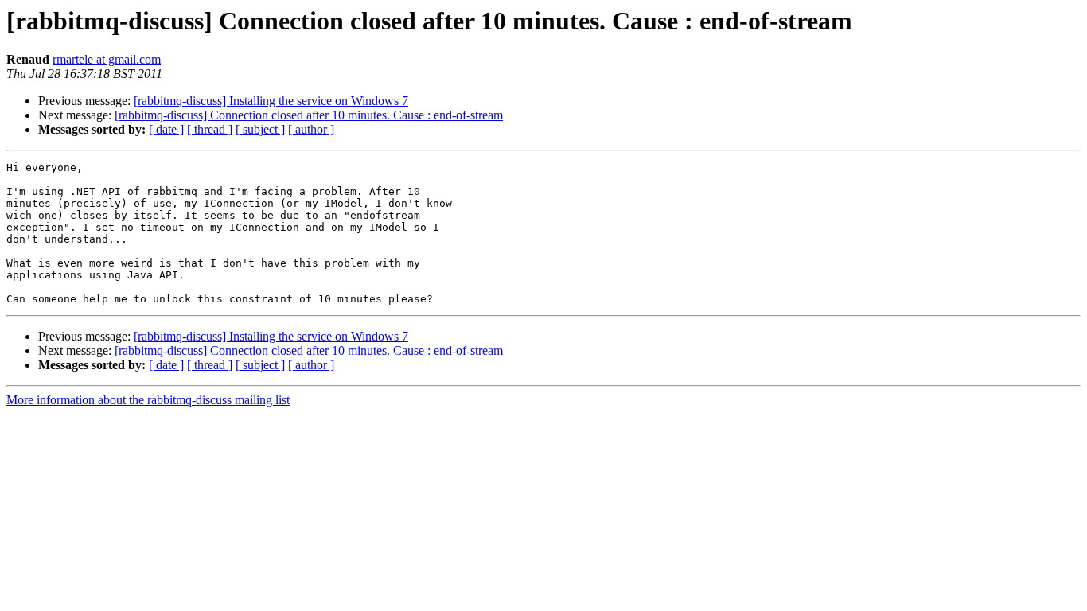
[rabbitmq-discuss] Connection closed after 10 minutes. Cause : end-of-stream (309, 115)
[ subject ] (260, 129)
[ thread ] (209, 129)
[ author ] (311, 129)
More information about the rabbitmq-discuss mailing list (148, 400)
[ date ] (166, 129)
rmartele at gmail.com (107, 59)
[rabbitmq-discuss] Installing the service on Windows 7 (271, 100)
